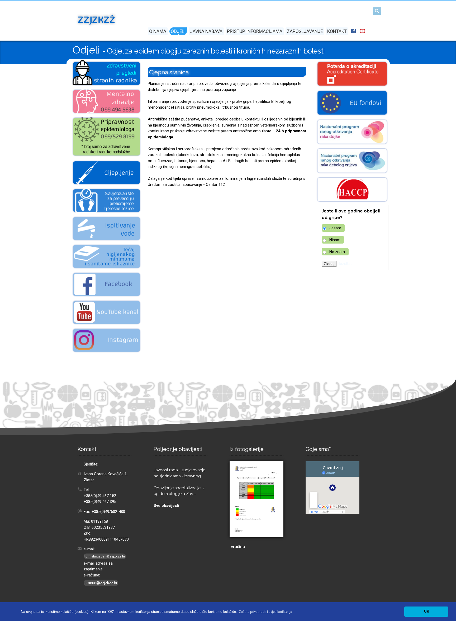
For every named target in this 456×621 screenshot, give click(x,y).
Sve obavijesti (166, 505)
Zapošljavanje (305, 31)
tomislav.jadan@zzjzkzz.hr (104, 556)
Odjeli (178, 31)
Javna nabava (206, 31)
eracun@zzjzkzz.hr (100, 582)
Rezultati (345, 263)
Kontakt (337, 31)
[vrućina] (256, 499)
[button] (265, 612)
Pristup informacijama (254, 31)
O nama (157, 31)
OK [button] (426, 611)
